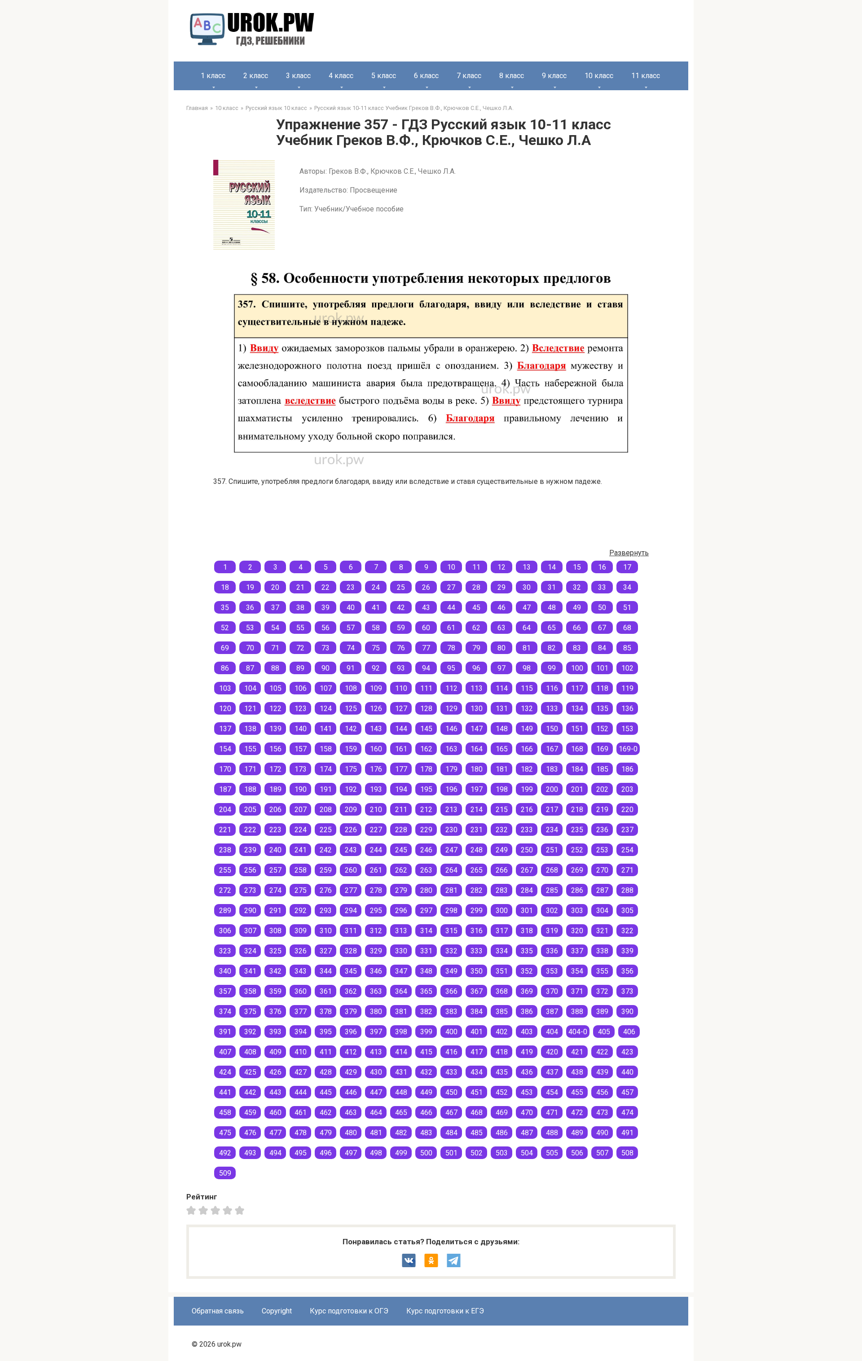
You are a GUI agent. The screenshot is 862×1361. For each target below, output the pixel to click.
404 (552, 1031)
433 (451, 1072)
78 (451, 648)
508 (627, 1153)
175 (351, 769)
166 (527, 749)
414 (401, 1052)
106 (301, 688)
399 (426, 1031)
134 (577, 708)
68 (627, 627)
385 (502, 1011)
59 (401, 627)
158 (326, 749)
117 (577, 688)
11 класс (645, 75)
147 (477, 728)
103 (225, 688)
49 (577, 607)
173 (301, 769)
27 (451, 587)
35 (225, 607)
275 (301, 890)
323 (225, 951)
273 (250, 890)
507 (602, 1153)
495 (301, 1153)
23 (351, 587)
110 (401, 688)
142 (351, 728)
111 (426, 688)
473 (602, 1112)
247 (451, 850)
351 (502, 971)
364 (401, 991)
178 (426, 769)
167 (552, 749)
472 (577, 1112)
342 (275, 971)
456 (602, 1092)
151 (577, 728)
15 (577, 567)
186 (627, 769)
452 (502, 1092)
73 (325, 648)
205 (250, 809)
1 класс (213, 75)
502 (477, 1153)
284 (527, 890)
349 (451, 971)
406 (629, 1031)
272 (225, 890)
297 (426, 910)
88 (275, 668)
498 (376, 1153)
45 (476, 607)
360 (301, 991)
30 (527, 587)
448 (401, 1092)
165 (502, 749)
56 (325, 627)
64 (527, 627)
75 (376, 648)
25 (401, 587)
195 (426, 789)
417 (477, 1052)
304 (602, 910)
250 (527, 850)
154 (225, 749)
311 (351, 930)
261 (376, 870)
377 (301, 1011)
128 (426, 708)
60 (426, 627)
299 (477, 910)
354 (577, 971)
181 (502, 769)
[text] (241, 1210)
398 (401, 1031)
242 (326, 850)
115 (527, 688)
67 (602, 627)
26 (426, 587)
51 (627, 607)
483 (426, 1132)
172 (275, 769)
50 (602, 607)
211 (401, 809)
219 (602, 809)
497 (351, 1153)
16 (602, 567)
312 (376, 930)
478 (301, 1132)
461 (301, 1112)
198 (502, 789)
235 (577, 829)
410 (301, 1052)
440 (627, 1072)
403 (527, 1031)
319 (552, 930)
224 (301, 829)
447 (376, 1092)
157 (301, 749)
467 (451, 1112)
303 (577, 910)
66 (577, 627)
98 (527, 668)
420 (552, 1052)
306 (225, 930)
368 (502, 991)
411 (326, 1052)
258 (301, 870)
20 (275, 587)
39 (325, 607)
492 (225, 1153)
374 (225, 1011)
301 (527, 910)
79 (476, 648)
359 (275, 991)
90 (325, 668)
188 (250, 789)
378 (326, 1011)
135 (602, 708)
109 (376, 688)
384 (477, 1011)
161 (401, 749)
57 (351, 627)
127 (401, 708)
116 (552, 688)
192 (351, 789)
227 (376, 829)
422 (602, 1052)
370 (552, 991)
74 (351, 648)
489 (577, 1132)
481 (376, 1132)
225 (326, 829)
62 (476, 627)
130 (477, 708)
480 (351, 1132)
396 (351, 1031)
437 (552, 1072)
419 (527, 1052)
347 (401, 971)
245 (401, 850)
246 (426, 850)
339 (627, 951)
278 (376, 890)
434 (477, 1072)
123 (301, 708)
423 (627, 1052)
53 (250, 627)
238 (225, 850)
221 (225, 829)
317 (502, 930)
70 (250, 648)
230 (451, 829)
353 (552, 971)
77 (426, 648)
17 (627, 567)
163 (451, 749)
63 (501, 627)
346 (376, 971)
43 (426, 607)
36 (250, 607)
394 (301, 1031)
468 (477, 1112)
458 (225, 1112)
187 (225, 789)
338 (602, 951)
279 (401, 890)
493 (250, 1153)
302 (552, 910)
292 (301, 910)
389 (602, 1011)
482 (401, 1132)
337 (577, 951)
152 (602, 728)
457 (627, 1092)
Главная (197, 108)
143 (376, 728)
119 (627, 688)
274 (275, 890)
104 (250, 688)
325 (275, 951)
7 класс (469, 75)
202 (602, 789)
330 (401, 951)
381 (401, 1011)
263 (426, 870)
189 (275, 789)
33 (602, 587)
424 (225, 1072)
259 (326, 870)
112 (451, 688)
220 (627, 809)
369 (527, 991)
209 (351, 809)
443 (275, 1092)
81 (527, 648)
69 (225, 648)
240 (275, 850)
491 (627, 1132)
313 (401, 930)
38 (300, 607)
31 (552, 587)
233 (527, 829)
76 (401, 648)
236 (602, 829)
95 (451, 668)
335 (527, 951)
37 (275, 607)
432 (426, 1072)
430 (376, 1072)
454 (552, 1092)
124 (326, 708)
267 (527, 870)
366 (451, 991)
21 (300, 587)
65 (552, 627)
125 (351, 708)
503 (502, 1153)
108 (351, 688)
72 (300, 648)
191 (326, 789)
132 (527, 708)
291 (275, 910)
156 (275, 749)
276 (326, 890)
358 (250, 991)
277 (351, 890)
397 (376, 1031)
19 (250, 587)
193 (376, 789)
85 (627, 648)
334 (502, 951)
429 (351, 1072)
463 (351, 1112)
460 (275, 1112)
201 (577, 789)
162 (426, 749)
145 (426, 728)
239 (250, 850)
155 (250, 749)
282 (477, 890)
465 (401, 1112)
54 (275, 627)
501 (451, 1153)
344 (326, 971)
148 (502, 728)
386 (527, 1011)
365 (426, 991)
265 (477, 870)
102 (627, 668)
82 (552, 648)
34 (627, 587)
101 (602, 668)
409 (275, 1052)
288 (627, 890)
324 (250, 951)
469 (502, 1112)
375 (250, 1011)
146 (451, 728)
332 (451, 951)
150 (552, 728)
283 (502, 890)
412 (351, 1052)
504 (527, 1153)
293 (326, 910)
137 (225, 728)
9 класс (554, 75)
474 (627, 1112)
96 (476, 668)
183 (552, 769)
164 (477, 749)
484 (451, 1132)
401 (477, 1031)
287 (602, 890)
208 (326, 809)
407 (225, 1052)
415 (426, 1052)
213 (451, 809)
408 (250, 1052)
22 (325, 587)
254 (627, 850)
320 (577, 930)
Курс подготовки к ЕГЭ (445, 1311)
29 (501, 587)
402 (502, 1031)
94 (426, 668)
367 (477, 991)
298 (451, 910)
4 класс (341, 75)
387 (552, 1011)
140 (301, 728)
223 (275, 829)
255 (225, 870)
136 (627, 708)
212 (426, 809)
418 (502, 1052)
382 (426, 1011)
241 (301, 850)
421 (577, 1052)
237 (627, 829)
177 (401, 769)
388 (577, 1011)
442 (250, 1092)
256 (250, 870)
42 (401, 607)
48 (552, 607)
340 (225, 971)
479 (326, 1132)
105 (275, 688)
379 (351, 1011)
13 (527, 567)
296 (401, 910)
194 (401, 789)
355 (602, 971)
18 (225, 587)
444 (301, 1092)
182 (527, 769)
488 (552, 1132)
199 (527, 789)
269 (577, 870)
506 (577, 1153)
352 (527, 971)
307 (250, 930)
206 (275, 809)
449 (426, 1092)
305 (627, 910)
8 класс (511, 75)
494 (275, 1153)
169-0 (628, 749)
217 (552, 809)
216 (527, 809)
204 (225, 809)
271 (627, 870)
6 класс (426, 75)
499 (401, 1153)
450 (451, 1092)
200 (552, 789)
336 (552, 951)
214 (477, 809)
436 (527, 1072)
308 (275, 930)
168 (577, 749)
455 (577, 1092)
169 (602, 749)
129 (451, 708)
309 (301, 930)
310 (326, 930)
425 (250, 1072)
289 (225, 910)
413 (376, 1052)
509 (225, 1173)
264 (451, 870)
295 (376, 910)
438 (577, 1072)
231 (477, 829)
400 (451, 1031)
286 (577, 890)
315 (451, 930)
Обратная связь (218, 1311)
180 (477, 769)
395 (326, 1031)
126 (376, 708)
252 (577, 850)
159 (351, 749)
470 (527, 1112)
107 (326, 688)
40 (351, 607)
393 (275, 1031)
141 (326, 728)
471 (552, 1112)
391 (225, 1031)
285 (552, 890)
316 (477, 930)
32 (577, 587)
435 (502, 1072)
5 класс (383, 75)
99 (552, 668)
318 (527, 930)
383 (451, 1011)
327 (326, 951)
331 (426, 951)
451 (477, 1092)
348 (426, 971)
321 (602, 930)
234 (552, 829)
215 (502, 809)
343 (301, 971)
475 (225, 1132)
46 (501, 607)
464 (376, 1112)
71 (275, 648)
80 (501, 648)
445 (326, 1092)
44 (451, 607)
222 (250, 829)
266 (502, 870)
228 (401, 829)
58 (376, 627)
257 (275, 870)
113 (477, 688)
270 (602, 870)
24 (376, 587)
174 (326, 769)
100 (577, 668)
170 (225, 769)
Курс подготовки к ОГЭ (349, 1311)
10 (451, 567)
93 (401, 668)
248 (477, 850)
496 (326, 1153)
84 (602, 648)
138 (250, 728)
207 (301, 809)
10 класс (599, 75)
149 (527, 728)
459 (250, 1112)
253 (602, 850)
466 (426, 1112)
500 (426, 1153)
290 (250, 910)
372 (602, 991)
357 (225, 991)
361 (326, 991)
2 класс (255, 75)
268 (552, 870)
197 (477, 789)
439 (602, 1072)
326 (301, 951)
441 (225, 1092)
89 (300, 668)
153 (627, 728)
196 (451, 789)
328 (351, 951)
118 (602, 688)
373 (627, 991)
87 (250, 668)
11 (476, 567)
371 (577, 991)
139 (275, 728)
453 (527, 1092)
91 (351, 668)
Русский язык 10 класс (276, 108)
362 (351, 991)
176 (376, 769)
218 (577, 809)
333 (477, 951)
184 (577, 769)
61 (451, 627)
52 (225, 627)
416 (451, 1052)
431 (401, 1072)
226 (351, 829)
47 (527, 607)
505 (552, 1153)
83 (577, 648)
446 (351, 1092)
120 (225, 708)
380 (376, 1011)
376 (275, 1011)
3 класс (298, 75)
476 (250, 1132)
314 (426, 930)
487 (527, 1132)
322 (627, 930)
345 (351, 971)
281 (451, 890)
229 (426, 829)
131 (502, 708)
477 (275, 1132)
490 (602, 1132)
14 (552, 567)
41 (376, 607)
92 (376, 668)
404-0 (577, 1031)
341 (250, 971)
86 (225, 668)
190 (301, 789)
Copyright (277, 1311)
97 (501, 668)
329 (376, 951)
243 (351, 850)
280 (426, 890)
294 (351, 910)
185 (602, 769)
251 (552, 850)
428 (326, 1072)
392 (250, 1031)
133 (552, 708)
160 (376, 749)
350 (477, 971)
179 (451, 769)
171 (250, 769)
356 (627, 971)
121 (250, 708)
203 (627, 789)
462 (326, 1112)
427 (301, 1072)
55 (300, 627)
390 (627, 1011)
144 (401, 728)
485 (477, 1132)
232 (502, 829)
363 (376, 991)
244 (376, 850)
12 (501, 567)
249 (502, 850)
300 (502, 910)
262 (401, 870)
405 (604, 1031)
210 (376, 809)
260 (351, 870)
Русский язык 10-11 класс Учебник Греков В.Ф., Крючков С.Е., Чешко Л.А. (414, 108)
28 (476, 587)
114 (502, 688)
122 (275, 708)
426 (275, 1072)
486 (502, 1132)
